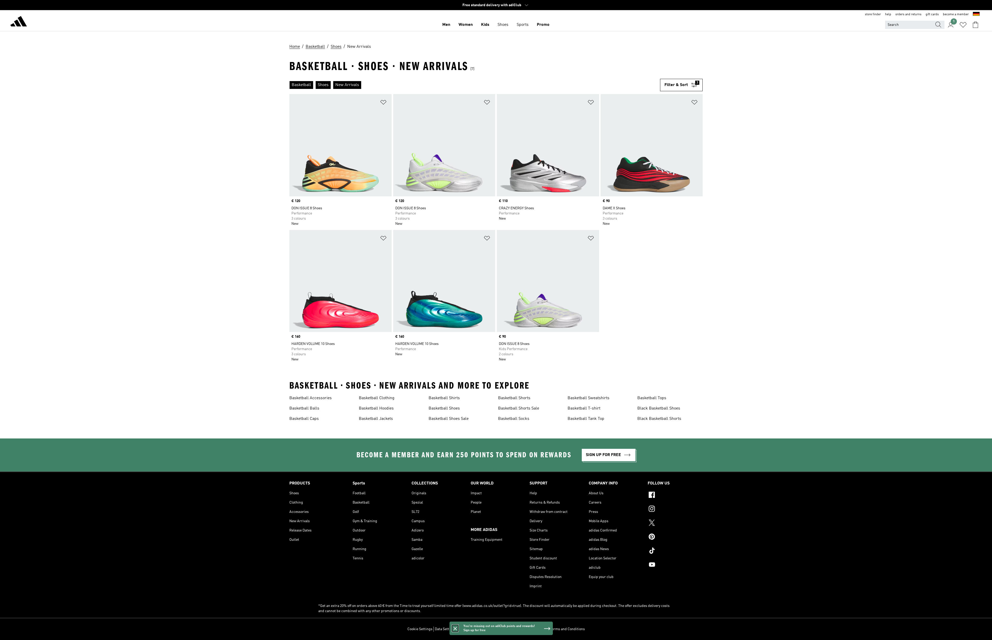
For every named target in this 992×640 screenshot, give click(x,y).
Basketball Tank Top (586, 419)
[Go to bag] (975, 25)
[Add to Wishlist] (383, 103)
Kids (485, 25)
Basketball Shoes (444, 408)
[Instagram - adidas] (675, 509)
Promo (543, 25)
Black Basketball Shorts (659, 419)
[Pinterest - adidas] (675, 537)
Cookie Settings (419, 629)
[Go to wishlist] (963, 25)
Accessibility (537, 629)
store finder (873, 14)
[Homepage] (18, 22)
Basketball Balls (304, 408)
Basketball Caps (304, 419)
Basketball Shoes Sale (449, 419)
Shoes (503, 25)
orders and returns (908, 14)
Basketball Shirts (444, 398)
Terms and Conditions (567, 629)
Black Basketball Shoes (658, 408)
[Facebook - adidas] (675, 496)
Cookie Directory (487, 629)
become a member (956, 14)
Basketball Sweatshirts (588, 398)
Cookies (465, 629)
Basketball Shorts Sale (518, 408)
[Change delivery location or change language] (976, 14)
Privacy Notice (513, 629)
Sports (523, 25)
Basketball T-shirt (584, 408)
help (888, 14)
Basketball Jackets (376, 419)
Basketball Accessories (310, 398)
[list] (474, 85)
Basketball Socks (513, 419)
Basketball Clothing (376, 398)
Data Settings (445, 629)
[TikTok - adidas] (675, 551)
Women (466, 25)
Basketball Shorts (514, 398)
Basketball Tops (651, 398)
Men (446, 25)
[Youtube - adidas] (675, 565)
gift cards (932, 14)
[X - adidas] (675, 523)
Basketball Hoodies (376, 408)
